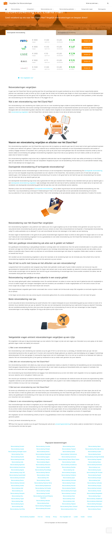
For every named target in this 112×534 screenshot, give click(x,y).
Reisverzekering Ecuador (94, 451)
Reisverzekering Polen (69, 496)
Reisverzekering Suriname (94, 488)
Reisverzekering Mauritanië (43, 454)
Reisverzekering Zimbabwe (69, 475)
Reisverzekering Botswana (43, 508)
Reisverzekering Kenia (43, 503)
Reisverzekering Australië (17, 459)
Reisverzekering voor (46, 9)
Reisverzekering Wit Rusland (94, 472)
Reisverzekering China (17, 454)
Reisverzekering (15, 9)
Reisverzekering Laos (94, 467)
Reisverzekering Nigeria (43, 462)
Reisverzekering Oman (69, 498)
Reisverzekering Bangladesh (94, 493)
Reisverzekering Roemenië (94, 464)
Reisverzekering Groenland (17, 477)
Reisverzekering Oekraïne (43, 500)
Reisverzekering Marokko (69, 467)
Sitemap (48, 517)
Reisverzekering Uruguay (94, 485)
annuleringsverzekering (62, 424)
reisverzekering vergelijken (19, 112)
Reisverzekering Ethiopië (43, 449)
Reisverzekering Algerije (17, 470)
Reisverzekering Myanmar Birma (43, 483)
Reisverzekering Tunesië (94, 491)
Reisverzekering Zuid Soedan (43, 488)
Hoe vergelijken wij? (26, 78)
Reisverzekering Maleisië (69, 488)
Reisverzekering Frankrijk (43, 491)
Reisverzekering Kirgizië (94, 475)
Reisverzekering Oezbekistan (69, 464)
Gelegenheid (30, 9)
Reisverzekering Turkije (43, 475)
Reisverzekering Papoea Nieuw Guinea (69, 459)
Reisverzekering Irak (68, 470)
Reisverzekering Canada (17, 449)
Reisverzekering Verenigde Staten (17, 451)
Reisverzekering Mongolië (17, 493)
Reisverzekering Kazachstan (17, 467)
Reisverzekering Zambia (43, 480)
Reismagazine (102, 9)
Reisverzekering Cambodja (94, 483)
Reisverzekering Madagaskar (43, 506)
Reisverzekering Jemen (69, 446)
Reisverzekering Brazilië (17, 457)
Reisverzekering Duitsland (69, 480)
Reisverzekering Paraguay (69, 472)
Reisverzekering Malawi (94, 509)
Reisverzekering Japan (69, 477)
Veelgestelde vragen (87, 9)
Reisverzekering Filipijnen (69, 504)
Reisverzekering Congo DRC (17, 472)
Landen (76, 517)
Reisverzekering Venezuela (43, 464)
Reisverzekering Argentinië (17, 464)
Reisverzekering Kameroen (69, 457)
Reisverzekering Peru (17, 496)
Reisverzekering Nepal (95, 496)
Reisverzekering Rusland (17, 446)
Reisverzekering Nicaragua (94, 504)
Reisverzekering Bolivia (43, 451)
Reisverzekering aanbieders (67, 9)
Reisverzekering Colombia (43, 446)
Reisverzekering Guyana (94, 470)
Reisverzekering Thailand (69, 449)
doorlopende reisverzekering (43, 189)
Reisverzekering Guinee (94, 454)
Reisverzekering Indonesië (17, 483)
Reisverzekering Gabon (94, 446)
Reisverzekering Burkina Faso (69, 509)
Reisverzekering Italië (69, 501)
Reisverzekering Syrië (94, 480)
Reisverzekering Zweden (68, 462)
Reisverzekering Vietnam (69, 485)
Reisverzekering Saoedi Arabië (17, 475)
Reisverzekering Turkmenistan (69, 454)
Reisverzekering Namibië (43, 467)
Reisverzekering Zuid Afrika (17, 509)
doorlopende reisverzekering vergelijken (23, 183)
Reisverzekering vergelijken (27, 517)
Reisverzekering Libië (17, 488)
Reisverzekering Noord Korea (94, 506)
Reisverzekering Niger (17, 501)
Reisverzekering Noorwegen (68, 491)
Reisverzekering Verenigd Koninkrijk (94, 457)
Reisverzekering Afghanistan (43, 485)
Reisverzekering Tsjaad (17, 498)
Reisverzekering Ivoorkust (69, 493)
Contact (90, 517)
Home (6, 10)
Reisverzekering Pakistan (43, 472)
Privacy (55, 517)
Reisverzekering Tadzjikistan (94, 498)
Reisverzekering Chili (43, 477)
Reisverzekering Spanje (69, 451)
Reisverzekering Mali (17, 506)
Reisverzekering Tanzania (43, 459)
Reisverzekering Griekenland (94, 501)
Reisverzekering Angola (17, 504)
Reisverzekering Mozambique (43, 470)
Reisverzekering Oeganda (94, 459)
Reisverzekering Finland (68, 483)
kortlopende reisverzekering (93, 171)
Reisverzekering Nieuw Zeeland (68, 506)
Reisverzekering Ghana (94, 462)
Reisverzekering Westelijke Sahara (94, 449)
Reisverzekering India (17, 462)
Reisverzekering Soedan (17, 485)
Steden (83, 517)
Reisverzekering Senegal (94, 477)
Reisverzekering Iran (17, 491)
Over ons (40, 517)
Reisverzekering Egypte (43, 457)
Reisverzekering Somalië (43, 493)
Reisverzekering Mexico (17, 480)
